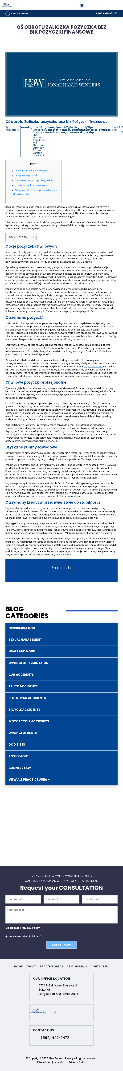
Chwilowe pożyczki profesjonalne (34, 180)
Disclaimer (12, 928)
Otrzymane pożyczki (26, 175)
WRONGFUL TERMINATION (28, 663)
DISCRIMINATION (22, 628)
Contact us (100, 967)
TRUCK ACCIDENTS (23, 686)
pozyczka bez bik (93, 366)
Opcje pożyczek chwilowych (31, 170)
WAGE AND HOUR (22, 651)
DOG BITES (17, 744)
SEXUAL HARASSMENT (25, 640)
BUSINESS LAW (20, 768)
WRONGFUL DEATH (23, 733)
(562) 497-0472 (107, 13)
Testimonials (77, 967)
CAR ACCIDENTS (21, 675)
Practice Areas (51, 967)
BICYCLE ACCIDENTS (24, 710)
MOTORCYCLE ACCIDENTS (29, 721)
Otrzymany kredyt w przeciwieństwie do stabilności (35, 192)
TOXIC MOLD (19, 756)
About (31, 967)
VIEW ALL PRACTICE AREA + (29, 779)
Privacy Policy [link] (77, 1062)
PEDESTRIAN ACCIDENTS (27, 698)
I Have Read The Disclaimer (25, 936)
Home (18, 967)
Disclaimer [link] (44, 1062)
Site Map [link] (59, 1062)
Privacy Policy (30, 928)
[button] (32, 237)
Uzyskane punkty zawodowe (31, 185)
